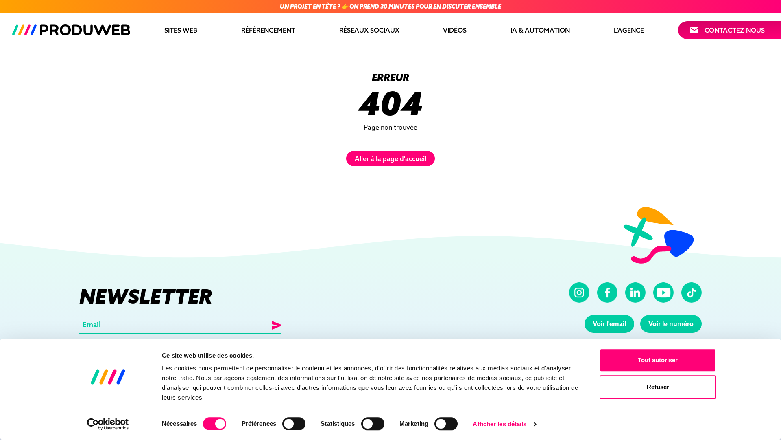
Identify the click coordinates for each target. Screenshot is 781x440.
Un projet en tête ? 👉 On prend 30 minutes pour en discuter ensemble (390, 6)
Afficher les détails (499, 423)
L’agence (629, 30)
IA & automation (540, 30)
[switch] (293, 423)
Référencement (268, 30)
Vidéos (455, 30)
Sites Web (180, 30)
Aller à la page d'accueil (390, 158)
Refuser (658, 386)
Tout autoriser (658, 359)
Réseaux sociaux (369, 30)
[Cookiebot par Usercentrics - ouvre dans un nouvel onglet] (108, 424)
